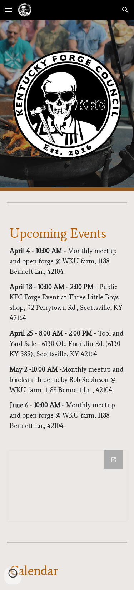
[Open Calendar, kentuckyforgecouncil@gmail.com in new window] (113, 459)
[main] (67, 329)
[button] (8, 10)
